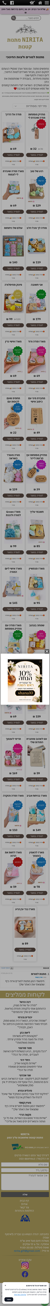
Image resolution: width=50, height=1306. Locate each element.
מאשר (9, 1299)
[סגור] (47, 651)
